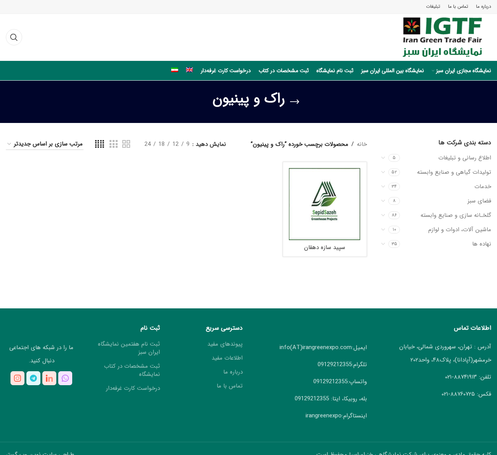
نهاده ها (481, 244)
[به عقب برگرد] (294, 102)
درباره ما (233, 372)
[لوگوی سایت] (435, 37)
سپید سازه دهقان (324, 247)
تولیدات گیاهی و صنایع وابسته (454, 172)
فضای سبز (479, 201)
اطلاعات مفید (227, 358)
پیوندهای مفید (225, 344)
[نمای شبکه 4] (99, 144)
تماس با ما (230, 386)
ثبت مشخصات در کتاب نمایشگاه (132, 370)
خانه (362, 144)
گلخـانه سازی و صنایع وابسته (456, 215)
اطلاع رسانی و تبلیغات (464, 158)
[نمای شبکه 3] (113, 144)
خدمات (482, 186)
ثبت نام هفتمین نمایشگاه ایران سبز (129, 348)
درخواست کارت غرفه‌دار (133, 388)
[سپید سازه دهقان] (325, 204)
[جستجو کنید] (14, 37)
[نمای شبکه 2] (126, 144)
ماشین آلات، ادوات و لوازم (459, 229)
